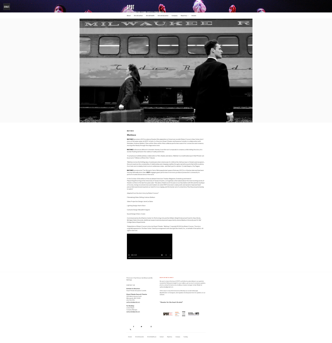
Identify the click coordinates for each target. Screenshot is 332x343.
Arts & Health (150, 15)
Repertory (184, 15)
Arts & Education (163, 15)
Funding (186, 336)
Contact (162, 336)
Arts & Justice (138, 15)
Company (174, 15)
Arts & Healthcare (151, 336)
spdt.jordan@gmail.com (133, 302)
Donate (194, 15)
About (129, 15)
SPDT (131, 7)
